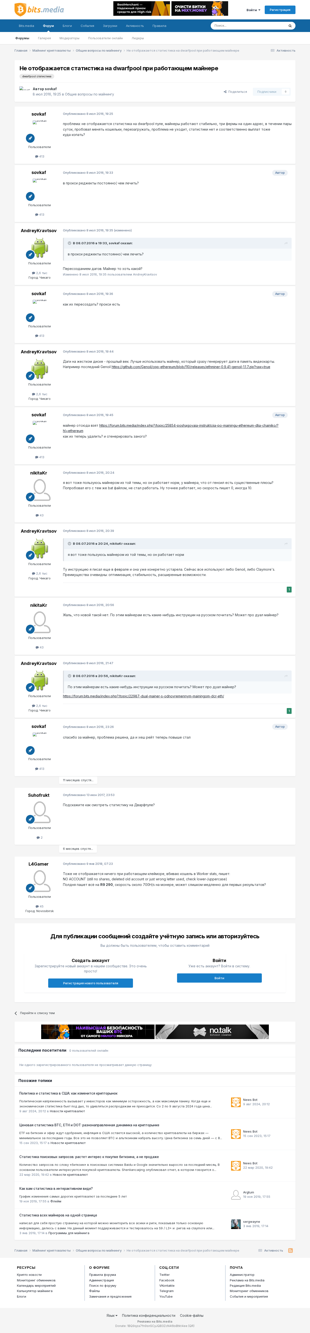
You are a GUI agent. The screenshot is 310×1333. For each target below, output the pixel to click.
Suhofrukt (38, 795)
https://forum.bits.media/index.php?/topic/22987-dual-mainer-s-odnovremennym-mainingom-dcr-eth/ (143, 696)
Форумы (22, 38)
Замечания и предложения (110, 1296)
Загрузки (110, 26)
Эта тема (271, 25)
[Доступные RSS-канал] (290, 1250)
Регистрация (280, 10)
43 (41, 515)
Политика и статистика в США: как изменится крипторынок (68, 1093)
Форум (48, 26)
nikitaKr (38, 472)
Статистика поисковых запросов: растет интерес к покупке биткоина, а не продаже (89, 1157)
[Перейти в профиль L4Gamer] (40, 881)
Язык (111, 1315)
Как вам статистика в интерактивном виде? (56, 1189)
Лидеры (138, 38)
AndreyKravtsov (39, 230)
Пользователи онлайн (105, 38)
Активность (135, 26)
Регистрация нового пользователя (90, 983)
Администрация (101, 1280)
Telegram (166, 1291)
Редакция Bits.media (245, 1285)
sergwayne (251, 1221)
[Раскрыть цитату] (70, 243)
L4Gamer (39, 864)
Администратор (242, 1275)
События (87, 26)
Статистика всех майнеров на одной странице (58, 1215)
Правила (159, 26)
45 (41, 906)
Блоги (67, 26)
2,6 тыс (41, 273)
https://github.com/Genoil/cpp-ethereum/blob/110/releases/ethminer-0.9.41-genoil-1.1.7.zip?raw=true (191, 367)
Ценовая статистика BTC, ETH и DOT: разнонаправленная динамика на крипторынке (89, 1125)
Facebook (166, 1280)
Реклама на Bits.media (247, 1280)
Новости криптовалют (67, 1111)
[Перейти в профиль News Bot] (236, 1102)
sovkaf (51, 89)
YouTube (166, 1296)
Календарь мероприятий (36, 1285)
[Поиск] (290, 26)
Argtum (248, 1192)
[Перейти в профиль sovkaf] (24, 91)
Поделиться (236, 92)
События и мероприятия (249, 1296)
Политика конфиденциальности (148, 1315)
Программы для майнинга (68, 1233)
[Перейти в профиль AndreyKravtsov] (40, 248)
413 (41, 156)
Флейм (55, 1201)
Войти (252, 10)
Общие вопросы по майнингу (89, 94)
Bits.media (26, 26)
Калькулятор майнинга (35, 1291)
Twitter (164, 1275)
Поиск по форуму (102, 1285)
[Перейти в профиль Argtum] (236, 1195)
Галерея (44, 38)
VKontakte (167, 1285)
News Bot (250, 1100)
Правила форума (102, 1275)
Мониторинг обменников (36, 1280)
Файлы (94, 1291)
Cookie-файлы (191, 1315)
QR (191, 1326)
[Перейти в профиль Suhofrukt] (40, 812)
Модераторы (69, 38)
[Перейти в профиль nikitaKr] (40, 490)
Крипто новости (29, 1275)
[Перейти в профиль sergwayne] (236, 1224)
